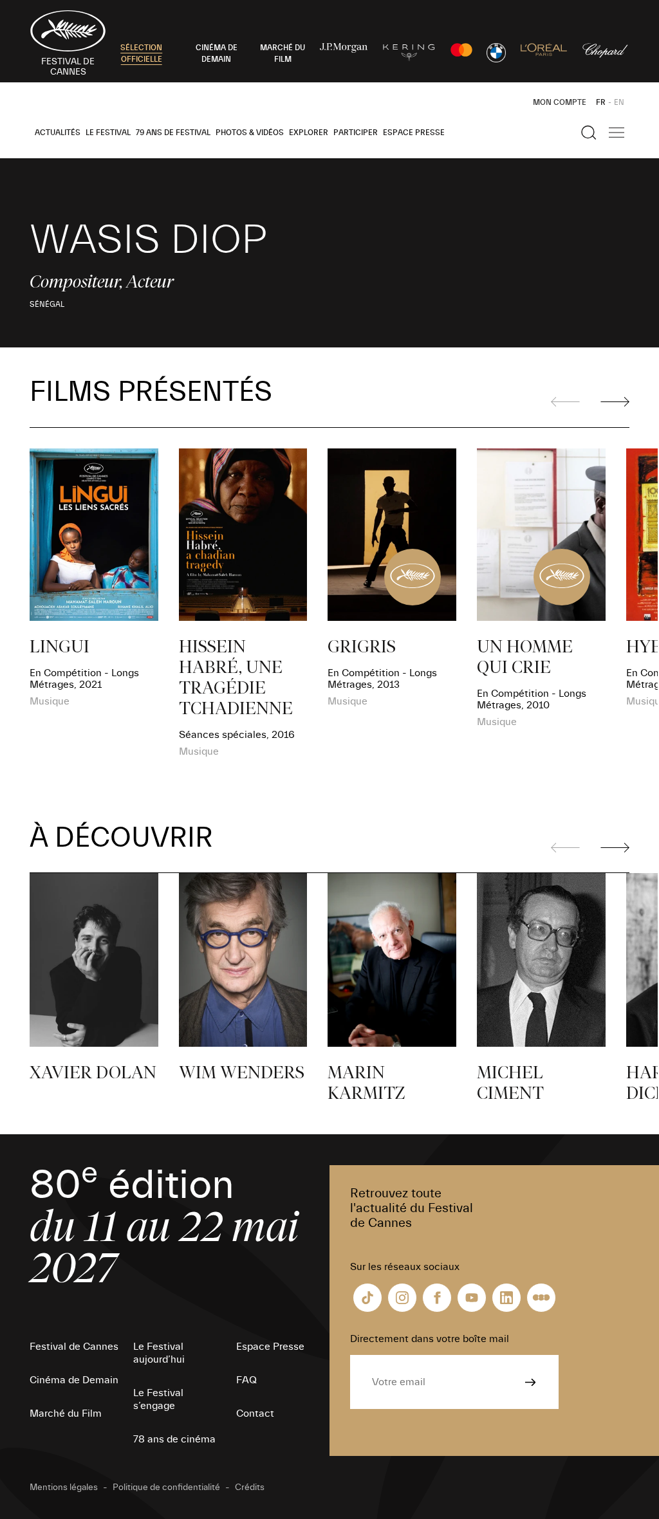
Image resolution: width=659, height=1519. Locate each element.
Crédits (250, 1487)
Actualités (57, 132)
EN (619, 102)
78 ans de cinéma (174, 1439)
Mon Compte (559, 102)
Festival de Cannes (74, 1346)
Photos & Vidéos (250, 132)
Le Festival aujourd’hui (159, 1353)
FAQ (246, 1380)
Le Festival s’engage (158, 1399)
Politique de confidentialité (166, 1487)
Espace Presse (414, 132)
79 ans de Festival (173, 132)
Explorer (308, 132)
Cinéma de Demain (74, 1380)
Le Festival (108, 132)
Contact (255, 1413)
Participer (355, 132)
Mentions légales (64, 1487)
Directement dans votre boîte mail (429, 1339)
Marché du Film (66, 1413)
